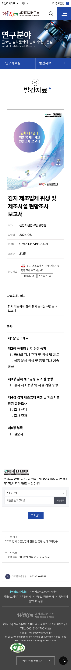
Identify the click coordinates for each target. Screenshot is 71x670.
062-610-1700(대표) (39, 628)
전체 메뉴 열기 (64, 13)
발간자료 (45, 63)
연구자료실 (12, 63)
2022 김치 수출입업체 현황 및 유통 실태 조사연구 (31, 541)
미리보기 (43, 275)
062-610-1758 (38, 576)
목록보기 (35, 515)
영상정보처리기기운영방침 (17, 596)
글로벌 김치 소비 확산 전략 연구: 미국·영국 (27, 557)
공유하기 (35, 82)
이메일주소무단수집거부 (44, 591)
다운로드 (27, 275)
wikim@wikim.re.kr (40, 632)
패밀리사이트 (9, 3)
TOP (63, 661)
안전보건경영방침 (45, 596)
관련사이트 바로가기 (32, 660)
